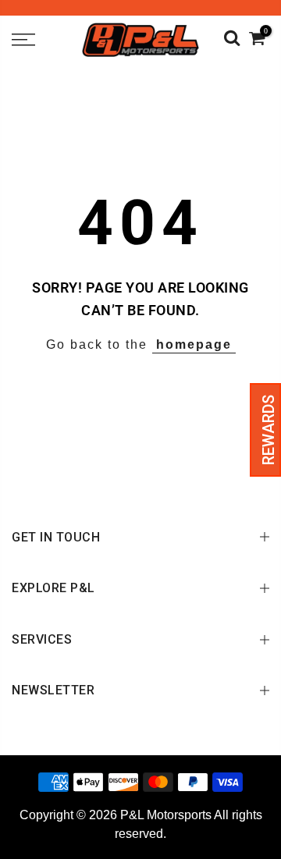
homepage (194, 344)
